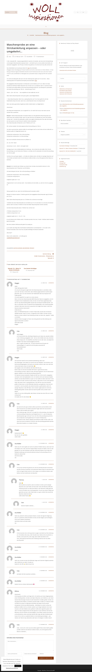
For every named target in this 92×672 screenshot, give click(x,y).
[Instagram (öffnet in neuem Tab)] (80, 12)
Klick (36, 80)
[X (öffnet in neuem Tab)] (75, 12)
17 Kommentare (40, 56)
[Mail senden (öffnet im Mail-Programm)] (86, 12)
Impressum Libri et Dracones (66, 94)
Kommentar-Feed (63, 164)
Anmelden (62, 161)
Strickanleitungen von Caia (68, 112)
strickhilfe (31, 248)
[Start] (27, 35)
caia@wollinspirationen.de (13, 237)
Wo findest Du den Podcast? (66, 90)
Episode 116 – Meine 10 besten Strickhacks (14, 269)
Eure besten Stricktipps (30, 268)
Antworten (51, 282)
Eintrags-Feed (62, 163)
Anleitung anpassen (17, 248)
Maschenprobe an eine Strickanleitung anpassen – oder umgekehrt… (50, 35)
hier (29, 68)
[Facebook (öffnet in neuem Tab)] (77, 12)
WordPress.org (63, 166)
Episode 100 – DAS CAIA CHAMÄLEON (67, 151)
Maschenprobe (26, 248)
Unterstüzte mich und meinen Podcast (68, 70)
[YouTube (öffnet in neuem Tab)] (83, 12)
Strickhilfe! (29, 56)
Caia (10, 56)
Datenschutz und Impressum (66, 88)
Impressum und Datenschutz (66, 92)
